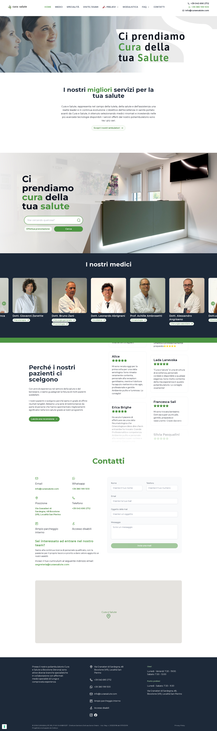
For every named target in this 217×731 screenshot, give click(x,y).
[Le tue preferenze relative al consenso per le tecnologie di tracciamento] (4, 726)
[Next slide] (213, 303)
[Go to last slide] (4, 303)
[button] (108, 616)
